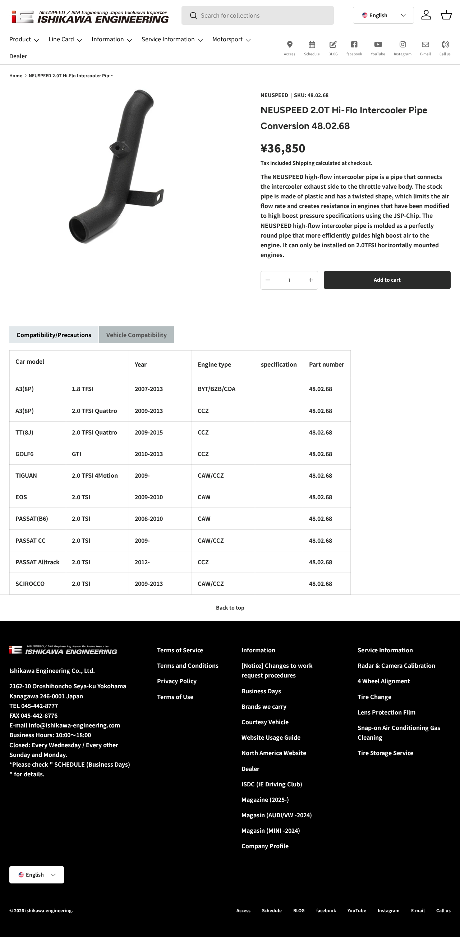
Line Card (61, 39)
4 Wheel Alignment (384, 680)
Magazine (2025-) (265, 799)
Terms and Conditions (187, 665)
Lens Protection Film (386, 712)
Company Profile (265, 845)
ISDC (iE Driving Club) (272, 784)
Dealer (18, 55)
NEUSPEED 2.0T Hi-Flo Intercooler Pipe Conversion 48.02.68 (72, 75)
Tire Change (374, 696)
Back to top (230, 607)
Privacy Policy (177, 680)
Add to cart (387, 279)
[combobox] (257, 15)
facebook (354, 53)
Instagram (402, 53)
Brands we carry (264, 706)
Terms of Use (175, 696)
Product (20, 39)
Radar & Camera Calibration (396, 665)
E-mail (425, 53)
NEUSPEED (274, 94)
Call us (445, 53)
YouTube (378, 53)
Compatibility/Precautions (54, 334)
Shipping (303, 162)
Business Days (261, 690)
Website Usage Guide (271, 737)
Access (289, 53)
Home (15, 75)
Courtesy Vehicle (265, 721)
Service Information (168, 39)
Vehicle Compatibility (136, 334)
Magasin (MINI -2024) (271, 830)
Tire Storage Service (385, 752)
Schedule (312, 53)
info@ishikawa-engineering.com (74, 725)
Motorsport (227, 39)
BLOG (333, 53)
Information (108, 39)
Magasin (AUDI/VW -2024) (277, 814)
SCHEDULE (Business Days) (92, 764)
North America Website (274, 752)
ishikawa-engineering (48, 910)
